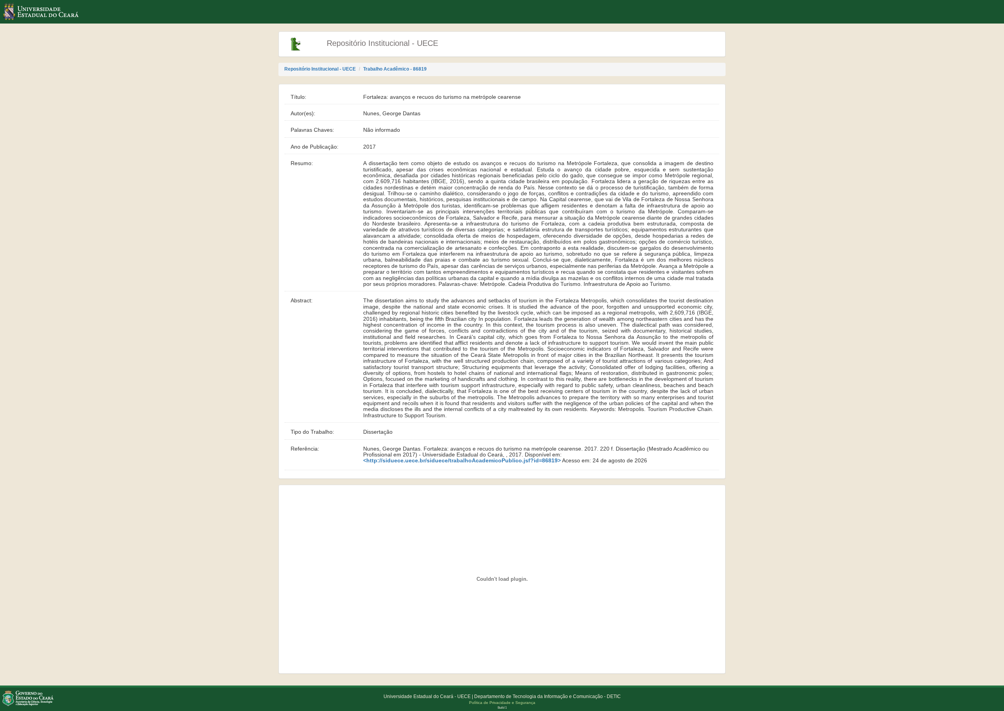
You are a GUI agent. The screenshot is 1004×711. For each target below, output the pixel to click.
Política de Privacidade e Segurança (502, 702)
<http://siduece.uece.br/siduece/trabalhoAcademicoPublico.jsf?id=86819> (462, 461)
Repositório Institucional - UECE (320, 69)
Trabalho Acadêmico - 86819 (395, 69)
